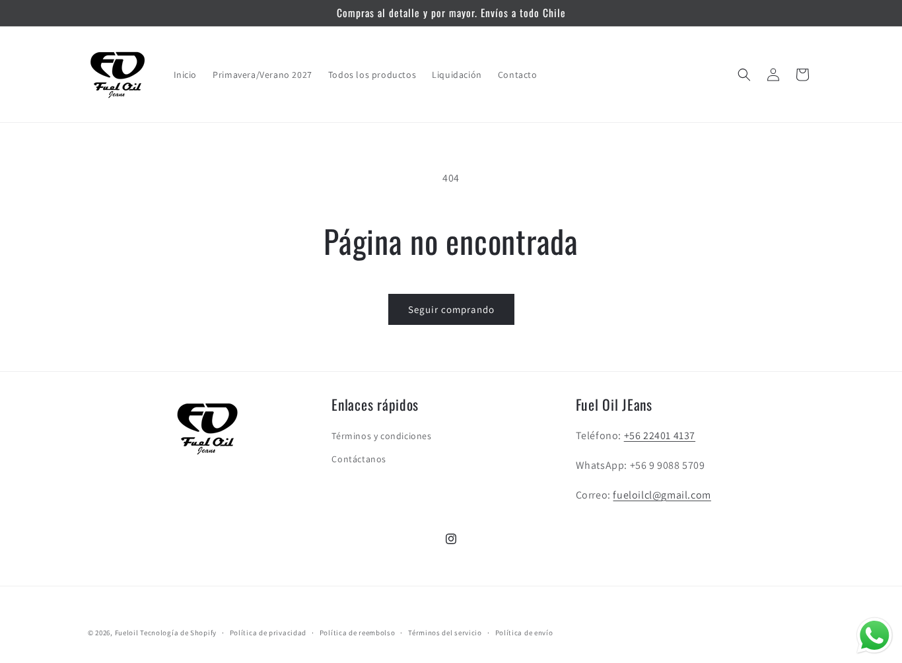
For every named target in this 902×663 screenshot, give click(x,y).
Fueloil (127, 632)
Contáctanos (358, 459)
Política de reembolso (358, 632)
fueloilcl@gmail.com (662, 495)
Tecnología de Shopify (178, 632)
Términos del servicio (445, 632)
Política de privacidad (268, 632)
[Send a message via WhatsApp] (874, 635)
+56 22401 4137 (659, 435)
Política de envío (524, 632)
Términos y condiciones (381, 436)
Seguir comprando (451, 309)
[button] (744, 74)
